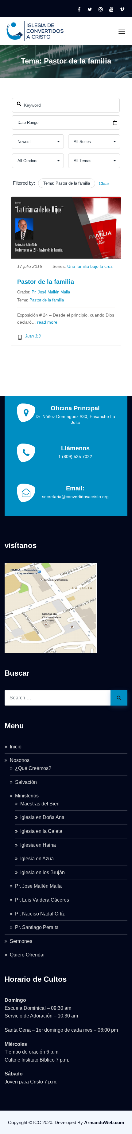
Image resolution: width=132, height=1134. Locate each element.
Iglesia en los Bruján (42, 872)
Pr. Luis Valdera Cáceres (42, 900)
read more (47, 322)
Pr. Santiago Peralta (37, 927)
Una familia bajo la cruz (90, 266)
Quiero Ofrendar (27, 954)
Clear (104, 183)
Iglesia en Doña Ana (42, 817)
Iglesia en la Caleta (41, 831)
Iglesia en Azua (37, 858)
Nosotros (19, 760)
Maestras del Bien (40, 803)
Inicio (15, 746)
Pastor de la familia (45, 281)
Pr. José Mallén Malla (51, 292)
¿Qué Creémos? (33, 768)
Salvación (26, 782)
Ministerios (27, 795)
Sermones (21, 941)
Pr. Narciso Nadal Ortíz (40, 913)
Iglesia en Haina (38, 845)
